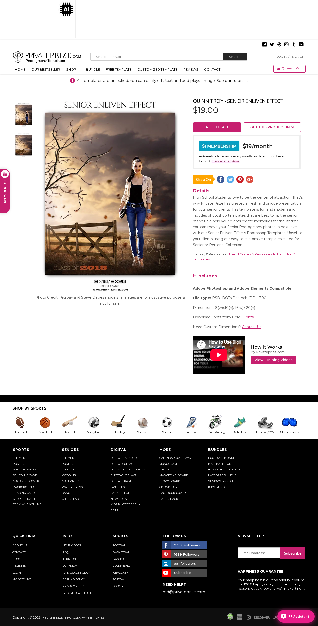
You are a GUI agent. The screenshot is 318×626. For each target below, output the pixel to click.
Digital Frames (122, 481)
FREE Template (118, 69)
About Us (19, 545)
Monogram (168, 464)
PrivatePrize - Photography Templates (73, 617)
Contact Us (251, 327)
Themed (19, 458)
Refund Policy (74, 579)
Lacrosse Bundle (222, 475)
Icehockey (120, 572)
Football (120, 545)
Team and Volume (27, 504)
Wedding (69, 475)
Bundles (217, 449)
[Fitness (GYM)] (268, 422)
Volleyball (121, 565)
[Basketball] (49, 422)
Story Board (169, 481)
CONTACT (19, 552)
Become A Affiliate (77, 593)
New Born (119, 499)
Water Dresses (74, 487)
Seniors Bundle (221, 481)
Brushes (118, 487)
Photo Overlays (123, 475)
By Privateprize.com (268, 352)
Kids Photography (126, 504)
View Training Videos (274, 360)
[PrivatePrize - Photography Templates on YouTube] (301, 45)
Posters (19, 464)
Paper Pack (168, 499)
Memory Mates (25, 469)
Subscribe (292, 553)
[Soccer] (171, 422)
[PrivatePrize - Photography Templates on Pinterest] (279, 45)
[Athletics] (243, 422)
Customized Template (157, 69)
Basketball (122, 552)
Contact (212, 69)
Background (23, 487)
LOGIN (16, 572)
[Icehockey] (122, 422)
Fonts (249, 317)
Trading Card (24, 493)
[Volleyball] (97, 422)
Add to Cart (217, 127)
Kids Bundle (218, 487)
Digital (118, 449)
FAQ (65, 552)
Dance (67, 493)
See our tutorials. (232, 80)
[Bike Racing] (219, 422)
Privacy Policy (74, 586)
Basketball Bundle (224, 469)
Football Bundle (222, 458)
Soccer (118, 586)
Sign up (298, 56)
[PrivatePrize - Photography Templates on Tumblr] (294, 45)
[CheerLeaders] (292, 422)
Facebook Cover (172, 493)
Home (20, 69)
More (165, 449)
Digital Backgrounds (128, 469)
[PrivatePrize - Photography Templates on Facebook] (264, 45)
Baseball (120, 559)
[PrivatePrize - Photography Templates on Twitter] (272, 45)
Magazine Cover (26, 481)
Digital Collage (123, 464)
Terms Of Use (73, 559)
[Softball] (146, 422)
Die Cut (165, 469)
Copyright (71, 565)
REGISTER (19, 565)
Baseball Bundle (222, 464)
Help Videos (72, 545)
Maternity (70, 481)
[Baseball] (73, 422)
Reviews (190, 69)
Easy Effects (121, 493)
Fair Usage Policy (76, 572)
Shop (71, 69)
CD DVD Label (169, 487)
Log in (282, 56)
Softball (120, 579)
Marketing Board (173, 475)
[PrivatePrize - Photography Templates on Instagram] (286, 45)
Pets (114, 510)
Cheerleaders (73, 499)
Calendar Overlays (175, 458)
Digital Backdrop (125, 458)
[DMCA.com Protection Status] (230, 618)
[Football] (24, 422)
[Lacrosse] (195, 422)
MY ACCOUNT (21, 579)
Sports (21, 449)
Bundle (93, 69)
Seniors (70, 449)
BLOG (16, 559)
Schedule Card (25, 475)
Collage (68, 469)
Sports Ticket (24, 499)
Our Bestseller (45, 69)
